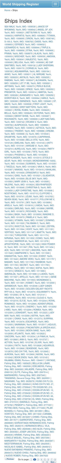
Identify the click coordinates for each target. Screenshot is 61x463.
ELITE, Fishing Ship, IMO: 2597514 (31, 372)
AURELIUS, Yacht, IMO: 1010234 (30, 148)
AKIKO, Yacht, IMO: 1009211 (18, 74)
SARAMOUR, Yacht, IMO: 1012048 (20, 285)
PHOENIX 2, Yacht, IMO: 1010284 (30, 154)
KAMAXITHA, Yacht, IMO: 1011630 (20, 255)
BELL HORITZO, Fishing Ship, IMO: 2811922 (27, 412)
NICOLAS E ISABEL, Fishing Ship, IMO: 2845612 (27, 446)
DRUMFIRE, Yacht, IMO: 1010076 (20, 136)
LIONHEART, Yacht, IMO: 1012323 (31, 312)
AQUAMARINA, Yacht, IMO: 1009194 (32, 71)
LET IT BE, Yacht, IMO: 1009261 (35, 83)
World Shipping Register (20, 4)
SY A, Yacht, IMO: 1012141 (32, 294)
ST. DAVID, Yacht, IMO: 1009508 (30, 102)
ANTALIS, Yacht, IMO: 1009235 (34, 77)
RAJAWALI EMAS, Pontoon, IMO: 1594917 (24, 360)
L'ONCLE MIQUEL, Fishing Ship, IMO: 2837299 (26, 437)
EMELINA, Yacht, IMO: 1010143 (30, 142)
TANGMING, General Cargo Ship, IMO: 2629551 (27, 378)
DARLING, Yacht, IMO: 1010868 (30, 208)
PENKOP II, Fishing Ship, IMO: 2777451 (33, 404)
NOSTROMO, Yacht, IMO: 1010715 (21, 193)
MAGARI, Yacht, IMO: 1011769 (19, 261)
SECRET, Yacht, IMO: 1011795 (34, 264)
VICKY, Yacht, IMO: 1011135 (39, 229)
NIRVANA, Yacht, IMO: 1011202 (19, 238)
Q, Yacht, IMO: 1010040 (37, 133)
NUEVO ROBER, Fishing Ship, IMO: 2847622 (27, 455)
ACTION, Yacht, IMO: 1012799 (18, 342)
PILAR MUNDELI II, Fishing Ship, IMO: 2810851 (28, 409)
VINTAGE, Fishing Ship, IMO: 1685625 (30, 362)
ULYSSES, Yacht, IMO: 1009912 (19, 127)
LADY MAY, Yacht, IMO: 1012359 (29, 314)
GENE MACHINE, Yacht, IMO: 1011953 (30, 278)
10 (47, 462)
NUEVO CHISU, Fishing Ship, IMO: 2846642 (35, 452)
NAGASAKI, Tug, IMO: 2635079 (19, 381)
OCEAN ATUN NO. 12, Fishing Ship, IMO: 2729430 (29, 391)
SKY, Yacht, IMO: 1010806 (38, 202)
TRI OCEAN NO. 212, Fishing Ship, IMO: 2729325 (28, 388)
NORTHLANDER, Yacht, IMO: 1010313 (22, 157)
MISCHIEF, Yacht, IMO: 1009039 (30, 56)
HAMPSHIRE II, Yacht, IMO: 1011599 (32, 252)
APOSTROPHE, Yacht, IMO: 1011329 (22, 244)
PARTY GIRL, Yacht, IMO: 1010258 (29, 150)
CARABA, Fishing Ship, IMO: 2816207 (28, 415)
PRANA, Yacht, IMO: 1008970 (18, 53)
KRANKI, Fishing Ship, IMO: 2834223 (32, 434)
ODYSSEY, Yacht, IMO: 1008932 (30, 44)
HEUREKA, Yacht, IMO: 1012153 (19, 297)
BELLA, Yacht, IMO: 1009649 (18, 112)
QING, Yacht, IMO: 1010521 (28, 175)
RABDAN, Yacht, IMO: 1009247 (19, 80)
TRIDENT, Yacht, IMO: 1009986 (29, 130)
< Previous (9, 459)
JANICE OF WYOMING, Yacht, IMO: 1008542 (26, 28)
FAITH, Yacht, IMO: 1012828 (28, 345)
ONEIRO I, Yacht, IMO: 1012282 (41, 306)
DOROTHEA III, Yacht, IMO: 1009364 (21, 98)
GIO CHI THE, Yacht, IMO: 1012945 (31, 351)
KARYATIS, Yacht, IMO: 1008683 (30, 35)
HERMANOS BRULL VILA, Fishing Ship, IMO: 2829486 (27, 427)
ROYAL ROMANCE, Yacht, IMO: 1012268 (29, 302)
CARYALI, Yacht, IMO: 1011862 (19, 267)
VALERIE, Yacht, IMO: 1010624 (19, 184)
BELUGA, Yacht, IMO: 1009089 (29, 62)
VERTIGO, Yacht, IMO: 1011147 (19, 232)
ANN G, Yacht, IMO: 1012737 (33, 339)
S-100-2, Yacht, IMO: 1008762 (18, 41)
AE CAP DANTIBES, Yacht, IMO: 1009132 (28, 64)
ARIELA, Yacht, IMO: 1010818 (18, 205)
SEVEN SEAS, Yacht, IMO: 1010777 (21, 199)
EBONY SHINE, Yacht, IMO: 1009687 (32, 115)
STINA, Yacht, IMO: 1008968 (39, 50)
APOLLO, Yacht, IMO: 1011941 (34, 276)
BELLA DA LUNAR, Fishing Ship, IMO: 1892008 (27, 365)
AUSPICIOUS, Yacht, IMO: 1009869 (31, 124)
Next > (53, 462)
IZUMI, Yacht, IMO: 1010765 (39, 196)
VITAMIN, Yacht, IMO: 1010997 (29, 220)
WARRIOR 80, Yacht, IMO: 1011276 (31, 241)
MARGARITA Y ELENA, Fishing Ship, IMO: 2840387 (28, 440)
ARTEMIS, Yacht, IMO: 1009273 (19, 86)
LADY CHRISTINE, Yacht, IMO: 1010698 (33, 190)
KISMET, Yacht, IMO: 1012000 (40, 282)
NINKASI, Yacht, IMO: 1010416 (29, 169)
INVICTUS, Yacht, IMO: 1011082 (30, 226)
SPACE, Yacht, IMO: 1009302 (40, 89)
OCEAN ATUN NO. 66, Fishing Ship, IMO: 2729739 (29, 397)
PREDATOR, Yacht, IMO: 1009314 (20, 92)
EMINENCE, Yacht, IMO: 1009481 (36, 101)
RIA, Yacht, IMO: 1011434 (41, 247)
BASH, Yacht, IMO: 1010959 (28, 214)
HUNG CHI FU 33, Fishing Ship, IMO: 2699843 (28, 383)
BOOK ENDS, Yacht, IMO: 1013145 (31, 357)
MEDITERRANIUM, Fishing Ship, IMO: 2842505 (26, 443)
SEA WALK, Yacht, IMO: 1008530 (20, 26)
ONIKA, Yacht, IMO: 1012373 (28, 318)
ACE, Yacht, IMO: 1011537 (17, 249)
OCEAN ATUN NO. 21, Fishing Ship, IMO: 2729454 (29, 394)
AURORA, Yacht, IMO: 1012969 (19, 354)
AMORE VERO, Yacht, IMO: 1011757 (37, 258)
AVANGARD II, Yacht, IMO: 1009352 (37, 95)
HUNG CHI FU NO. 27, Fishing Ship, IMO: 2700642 (29, 386)
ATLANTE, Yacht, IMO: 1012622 (30, 333)
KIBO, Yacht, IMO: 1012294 (19, 309)
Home (7, 10)
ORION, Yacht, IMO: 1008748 (40, 38)
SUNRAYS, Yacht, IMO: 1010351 (41, 163)
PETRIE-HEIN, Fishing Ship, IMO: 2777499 (24, 407)
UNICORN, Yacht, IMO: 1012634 (19, 336)
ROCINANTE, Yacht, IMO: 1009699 (21, 118)
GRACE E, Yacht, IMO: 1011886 (30, 270)
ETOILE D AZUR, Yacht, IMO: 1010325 (28, 159)
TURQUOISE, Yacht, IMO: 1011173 (31, 235)
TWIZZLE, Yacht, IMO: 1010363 (21, 166)
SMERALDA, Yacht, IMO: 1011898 (20, 273)
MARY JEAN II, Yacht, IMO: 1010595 (32, 181)
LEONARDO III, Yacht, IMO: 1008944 (21, 47)
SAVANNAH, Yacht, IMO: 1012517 (30, 324)
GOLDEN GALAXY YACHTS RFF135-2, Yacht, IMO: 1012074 (28, 290)
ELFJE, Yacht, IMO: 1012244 (33, 300)
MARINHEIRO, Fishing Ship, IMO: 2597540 (24, 375)
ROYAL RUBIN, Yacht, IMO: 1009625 (32, 109)
